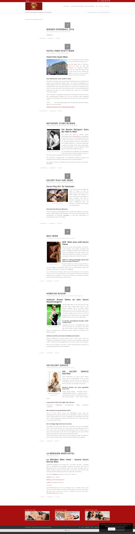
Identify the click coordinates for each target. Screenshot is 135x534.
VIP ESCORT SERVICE (57, 365)
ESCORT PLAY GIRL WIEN (59, 180)
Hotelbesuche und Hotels (56, 31)
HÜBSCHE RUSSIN (56, 293)
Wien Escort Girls (70, 182)
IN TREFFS (83, 435)
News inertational (66, 31)
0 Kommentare (50, 38)
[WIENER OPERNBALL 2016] (67, 25)
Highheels (70, 269)
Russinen (80, 325)
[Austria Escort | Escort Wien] (34, 6)
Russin (68, 304)
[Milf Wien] (67, 232)
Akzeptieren (111, 529)
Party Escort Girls (63, 295)
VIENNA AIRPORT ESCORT (69, 393)
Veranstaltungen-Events (72, 125)
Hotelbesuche (58, 405)
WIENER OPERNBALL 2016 (60, 29)
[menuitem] (66, 6)
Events (47, 31)
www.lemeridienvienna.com (57, 479)
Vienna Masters (76, 136)
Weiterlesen (49, 35)
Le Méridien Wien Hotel (60, 453)
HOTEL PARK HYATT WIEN (60, 50)
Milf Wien (52, 236)
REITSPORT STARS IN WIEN (60, 123)
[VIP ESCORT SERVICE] (67, 361)
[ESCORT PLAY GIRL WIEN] (67, 176)
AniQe (59, 38)
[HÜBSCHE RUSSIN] (67, 289)
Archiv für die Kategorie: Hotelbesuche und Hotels (38, 12)
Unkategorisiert (65, 53)
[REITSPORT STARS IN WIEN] (67, 119)
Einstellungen (120, 529)
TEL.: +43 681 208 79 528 (103, 1)
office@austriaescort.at (52, 493)
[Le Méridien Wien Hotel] (67, 449)
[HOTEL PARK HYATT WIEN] (67, 46)
